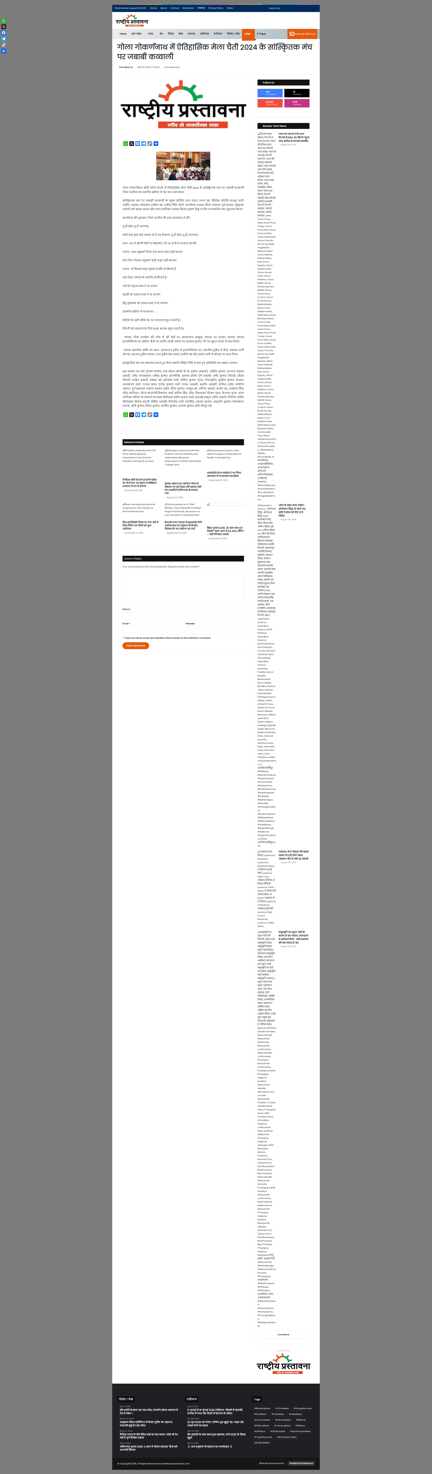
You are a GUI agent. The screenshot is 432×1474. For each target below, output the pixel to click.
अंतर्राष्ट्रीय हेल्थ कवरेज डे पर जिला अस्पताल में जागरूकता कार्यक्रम (224, 474)
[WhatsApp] (4, 21)
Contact (174, 8)
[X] (4, 27)
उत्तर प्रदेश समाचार (261, 1442)
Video (230, 8)
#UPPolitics (259, 1431)
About (163, 8)
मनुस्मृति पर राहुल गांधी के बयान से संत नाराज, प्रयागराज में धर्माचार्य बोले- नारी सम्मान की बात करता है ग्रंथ (293, 937)
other (247, 34)
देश (161, 34)
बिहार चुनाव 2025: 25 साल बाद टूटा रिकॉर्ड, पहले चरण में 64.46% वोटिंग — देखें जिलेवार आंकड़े (225, 531)
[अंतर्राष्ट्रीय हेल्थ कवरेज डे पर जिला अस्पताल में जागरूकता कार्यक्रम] (225, 459)
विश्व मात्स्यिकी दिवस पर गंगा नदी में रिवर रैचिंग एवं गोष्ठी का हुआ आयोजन (140, 525)
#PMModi (300, 1419)
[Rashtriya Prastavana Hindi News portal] (132, 20)
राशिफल (204, 34)
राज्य (150, 34)
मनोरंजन (218, 34)
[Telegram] (4, 39)
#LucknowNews (262, 1419)
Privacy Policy (215, 8)
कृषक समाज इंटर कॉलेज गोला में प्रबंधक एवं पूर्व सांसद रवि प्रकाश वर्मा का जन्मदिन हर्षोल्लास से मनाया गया (183, 488)
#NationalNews (283, 1419)
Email (126, 623)
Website (190, 623)
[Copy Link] (4, 45)
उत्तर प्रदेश (136, 34)
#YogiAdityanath (263, 1437)
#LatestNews (295, 1414)
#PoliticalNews (261, 1425)
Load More (283, 1334)
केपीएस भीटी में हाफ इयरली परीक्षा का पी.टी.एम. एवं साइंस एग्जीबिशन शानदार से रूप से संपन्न (140, 483)
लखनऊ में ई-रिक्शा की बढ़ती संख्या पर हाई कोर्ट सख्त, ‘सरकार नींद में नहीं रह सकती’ (293, 855)
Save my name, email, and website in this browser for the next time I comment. (168, 638)
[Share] (4, 51)
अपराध (191, 34)
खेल (181, 34)
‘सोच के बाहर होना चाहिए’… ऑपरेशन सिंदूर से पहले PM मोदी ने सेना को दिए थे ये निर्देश (292, 511)
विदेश (171, 34)
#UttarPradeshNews (300, 1431)
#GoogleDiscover (302, 1408)
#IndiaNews (277, 1414)
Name (127, 609)
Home (153, 8)
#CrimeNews (282, 1408)
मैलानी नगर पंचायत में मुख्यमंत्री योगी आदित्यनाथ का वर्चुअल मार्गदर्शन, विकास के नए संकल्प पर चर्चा (183, 525)
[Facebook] (4, 33)
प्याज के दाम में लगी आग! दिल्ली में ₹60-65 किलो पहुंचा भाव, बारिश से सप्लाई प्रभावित (294, 137)
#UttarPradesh (277, 1431)
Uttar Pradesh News (287, 1437)
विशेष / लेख (233, 34)
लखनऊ (201, 8)
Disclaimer (188, 8)
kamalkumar (126, 67)
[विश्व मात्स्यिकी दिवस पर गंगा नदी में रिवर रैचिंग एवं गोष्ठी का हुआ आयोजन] (141, 511)
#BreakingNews (262, 1408)
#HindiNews (260, 1414)
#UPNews (300, 1425)
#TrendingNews (282, 1425)
